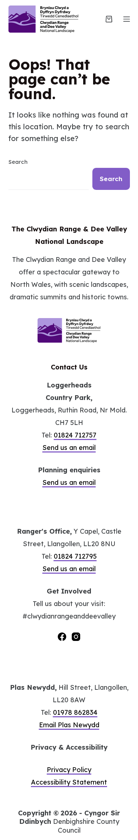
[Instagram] (76, 636)
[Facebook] (62, 636)
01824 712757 (75, 435)
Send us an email (69, 447)
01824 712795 (75, 556)
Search (18, 161)
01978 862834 (75, 712)
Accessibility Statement (69, 782)
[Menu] (126, 19)
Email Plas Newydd (69, 725)
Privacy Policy (69, 769)
